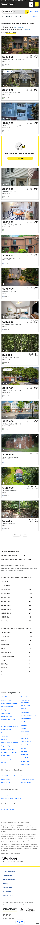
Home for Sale (5, 779)
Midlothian (26, 30)
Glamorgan (4, 736)
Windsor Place (25, 761)
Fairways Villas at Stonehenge (9, 726)
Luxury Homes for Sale (27, 779)
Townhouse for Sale (26, 776)
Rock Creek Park (25, 722)
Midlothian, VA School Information (11, 798)
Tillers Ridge (24, 754)
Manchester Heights (7, 759)
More (17, 16)
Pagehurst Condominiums (28, 715)
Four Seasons (5, 733)
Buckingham (4, 710)
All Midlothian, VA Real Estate (9, 776)
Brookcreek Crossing (7, 706)
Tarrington (24, 748)
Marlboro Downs (25, 697)
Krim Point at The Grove (8, 749)
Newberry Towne (25, 705)
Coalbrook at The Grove (8, 720)
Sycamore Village (25, 745)
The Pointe (24, 751)
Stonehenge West (26, 741)
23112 (3, 809)
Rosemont (24, 725)
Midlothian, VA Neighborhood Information (13, 795)
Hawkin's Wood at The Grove (9, 742)
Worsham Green (25, 764)
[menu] (37, 4)
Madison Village (5, 756)
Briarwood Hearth (6, 700)
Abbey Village (5, 697)
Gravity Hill (4, 739)
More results (18, 27)
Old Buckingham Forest (27, 709)
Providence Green (26, 718)
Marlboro (4, 762)
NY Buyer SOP (7, 896)
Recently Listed (11, 32)
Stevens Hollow (25, 735)
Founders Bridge (6, 729)
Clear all (34, 16)
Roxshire (23, 728)
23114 (7, 809)
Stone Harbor (24, 738)
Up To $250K (6, 16)
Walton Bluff (24, 758)
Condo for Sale (5, 782)
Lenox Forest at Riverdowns (9, 752)
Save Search (34, 12)
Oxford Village (25, 712)
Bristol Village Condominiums (9, 703)
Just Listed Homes (26, 782)
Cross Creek (5, 723)
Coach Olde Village (6, 716)
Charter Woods (5, 713)
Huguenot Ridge (6, 746)
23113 (12, 809)
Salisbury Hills (25, 732)
